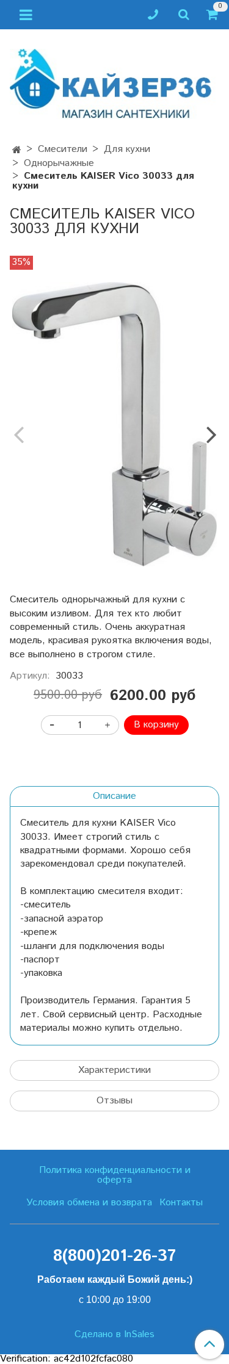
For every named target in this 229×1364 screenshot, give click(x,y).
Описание (114, 796)
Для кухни (127, 149)
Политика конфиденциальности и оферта (115, 1175)
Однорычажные (59, 163)
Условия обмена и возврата (89, 1203)
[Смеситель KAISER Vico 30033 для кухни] (114, 424)
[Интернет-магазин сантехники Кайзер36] (114, 81)
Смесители (62, 149)
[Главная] (16, 150)
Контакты (181, 1203)
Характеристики (114, 1070)
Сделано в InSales (114, 1335)
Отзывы (114, 1101)
